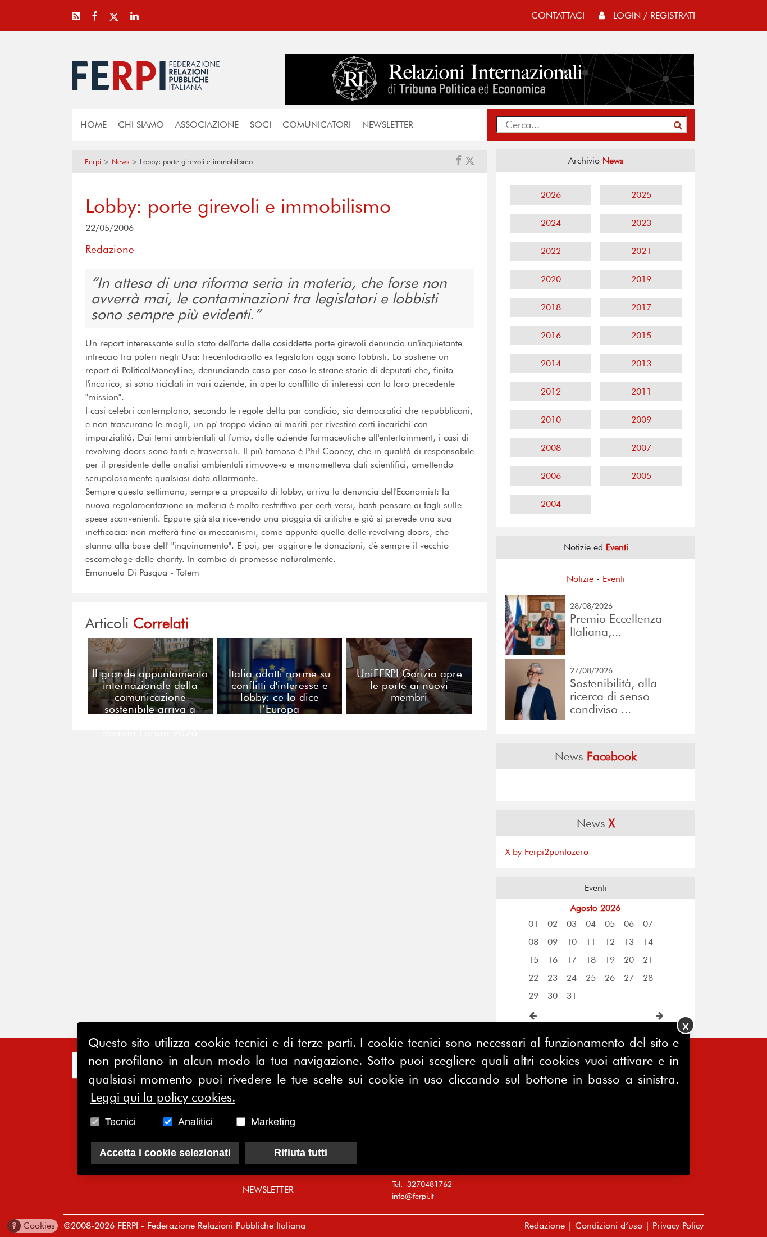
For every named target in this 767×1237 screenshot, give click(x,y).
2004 (551, 504)
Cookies (33, 1225)
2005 (641, 475)
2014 (551, 363)
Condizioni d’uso (608, 1225)
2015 (641, 335)
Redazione (544, 1225)
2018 (551, 307)
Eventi (613, 578)
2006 (551, 475)
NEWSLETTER (387, 124)
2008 (551, 447)
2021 (641, 251)
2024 (551, 223)
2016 (551, 335)
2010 (551, 419)
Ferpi (93, 161)
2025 (641, 194)
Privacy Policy (678, 1225)
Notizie (580, 578)
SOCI (260, 124)
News (120, 161)
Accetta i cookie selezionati (165, 1152)
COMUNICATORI (316, 124)
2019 (641, 279)
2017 (641, 307)
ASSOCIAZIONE (207, 124)
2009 (641, 419)
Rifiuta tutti (300, 1152)
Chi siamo (141, 124)
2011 (641, 391)
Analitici (195, 1121)
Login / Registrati (652, 15)
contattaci (558, 15)
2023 (641, 223)
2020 (551, 279)
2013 (641, 363)
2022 (551, 251)
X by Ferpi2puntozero (546, 851)
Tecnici (120, 1121)
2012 (551, 391)
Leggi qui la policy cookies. (162, 1097)
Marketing (273, 1121)
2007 (641, 447)
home (93, 124)
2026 (551, 194)
